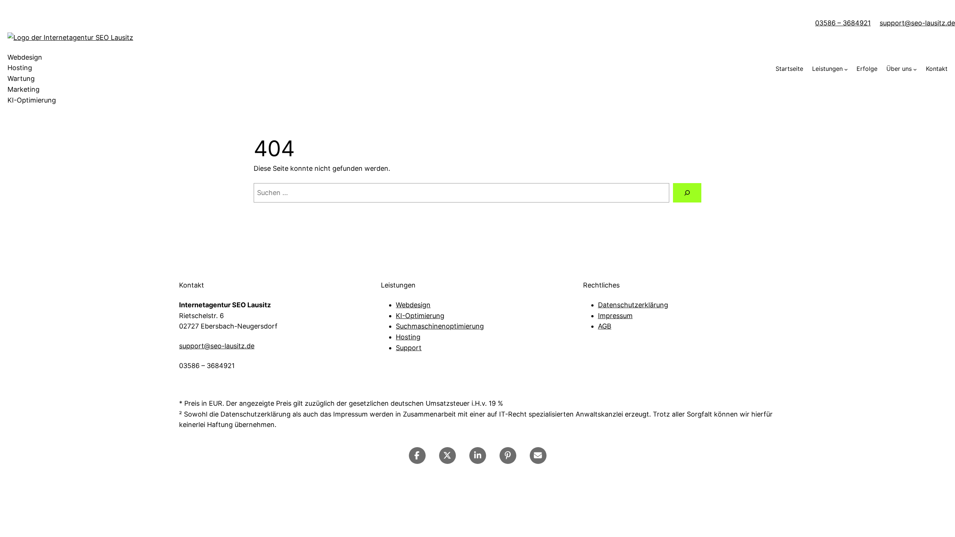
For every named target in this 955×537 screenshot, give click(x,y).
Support (409, 348)
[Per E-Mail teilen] (538, 455)
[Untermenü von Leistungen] (846, 69)
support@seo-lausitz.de (917, 23)
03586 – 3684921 (843, 23)
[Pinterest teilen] (508, 455)
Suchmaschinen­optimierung (440, 326)
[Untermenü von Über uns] (915, 69)
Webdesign (413, 305)
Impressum (615, 316)
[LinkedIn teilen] (477, 455)
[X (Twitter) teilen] (447, 455)
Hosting (408, 337)
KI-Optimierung (420, 316)
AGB (604, 326)
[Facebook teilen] (417, 455)
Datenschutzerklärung (633, 305)
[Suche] (687, 192)
